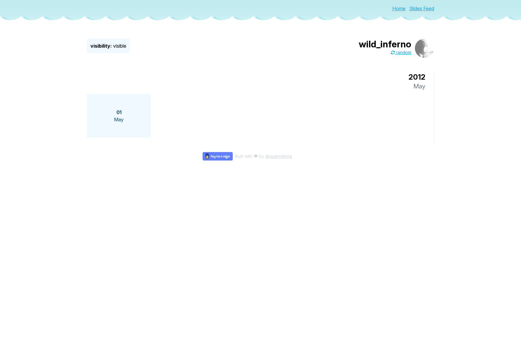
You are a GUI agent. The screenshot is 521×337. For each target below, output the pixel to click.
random (403, 52)
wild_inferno (385, 44)
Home (399, 8)
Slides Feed (421, 8)
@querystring (278, 156)
